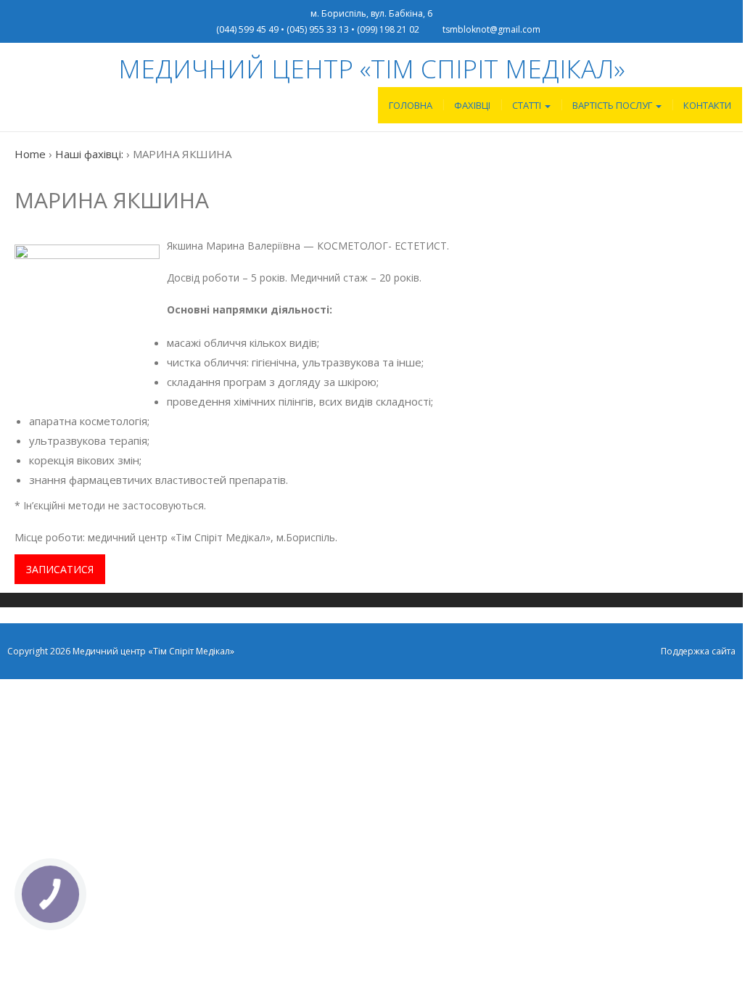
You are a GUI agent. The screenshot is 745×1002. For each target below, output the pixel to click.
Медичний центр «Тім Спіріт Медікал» (371, 69)
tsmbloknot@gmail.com (491, 29)
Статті (527, 105)
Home (30, 154)
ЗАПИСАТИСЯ (60, 569)
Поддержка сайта (698, 651)
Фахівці (472, 105)
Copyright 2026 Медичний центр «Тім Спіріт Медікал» (120, 651)
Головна (410, 105)
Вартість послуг (613, 105)
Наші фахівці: (89, 154)
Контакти (707, 105)
